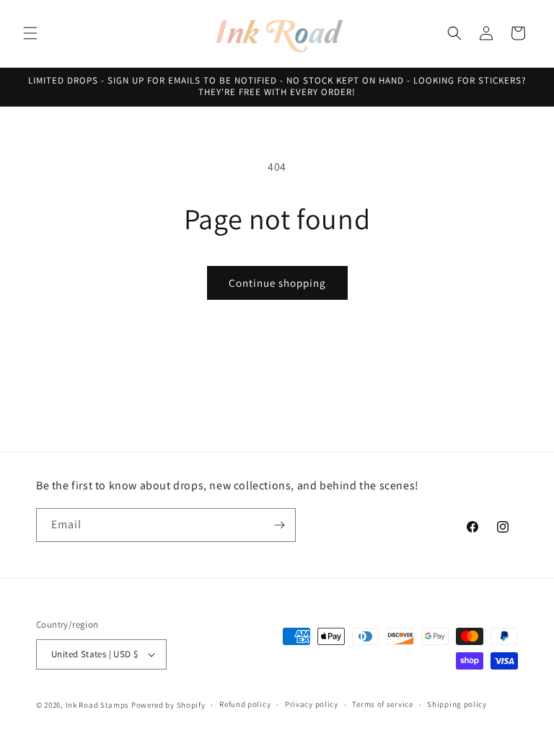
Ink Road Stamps (98, 705)
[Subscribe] (279, 525)
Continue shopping (277, 283)
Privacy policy (311, 704)
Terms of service (382, 704)
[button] (30, 33)
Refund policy (245, 704)
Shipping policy (457, 704)
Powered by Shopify (168, 705)
